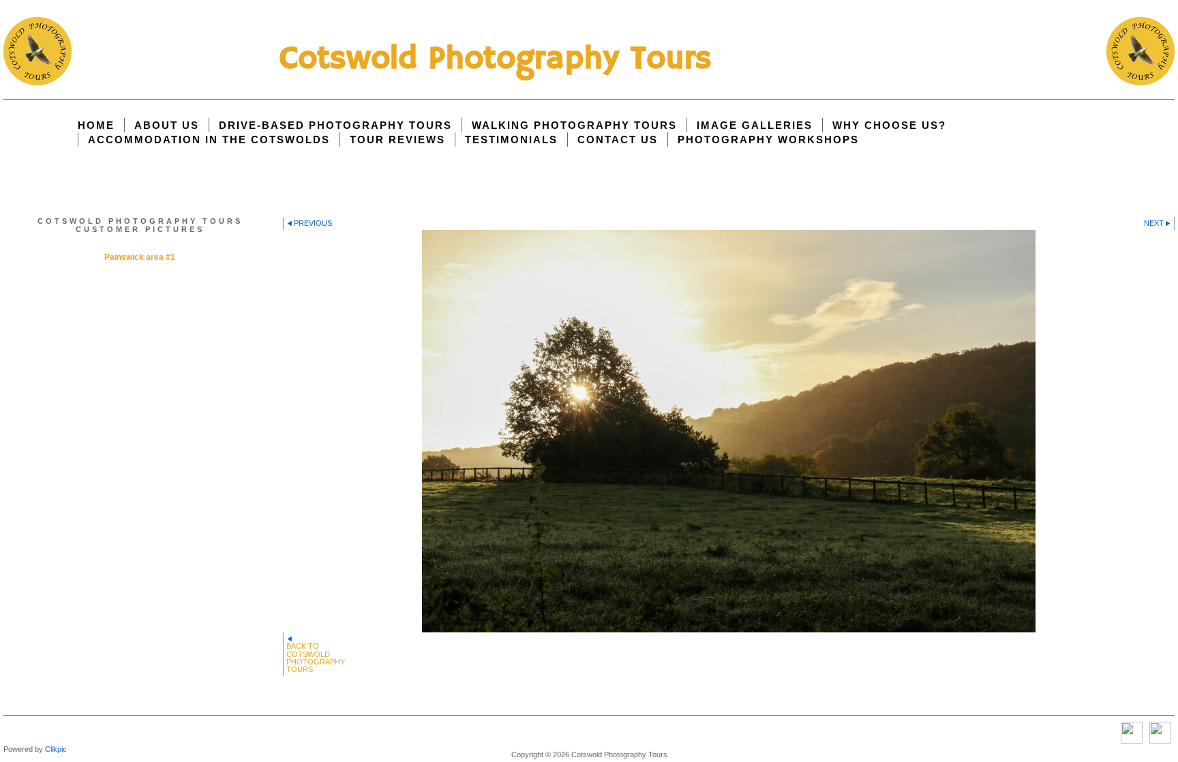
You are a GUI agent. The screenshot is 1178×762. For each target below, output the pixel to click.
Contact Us (617, 139)
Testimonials (511, 139)
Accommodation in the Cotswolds (209, 139)
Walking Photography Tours (574, 125)
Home (96, 125)
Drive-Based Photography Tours (335, 125)
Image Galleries (755, 125)
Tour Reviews (397, 139)
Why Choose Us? (889, 125)
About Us (166, 125)
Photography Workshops (768, 139)
